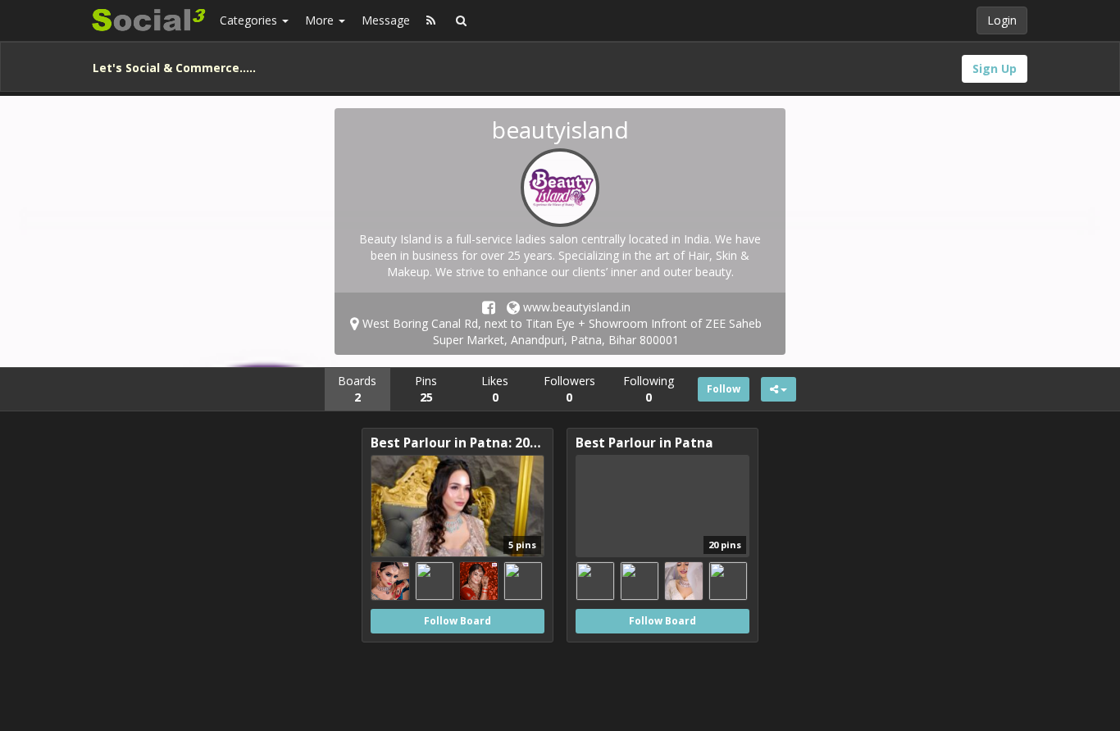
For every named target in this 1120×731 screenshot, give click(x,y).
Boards (357, 389)
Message (386, 20)
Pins (426, 389)
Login (1002, 20)
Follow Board (457, 621)
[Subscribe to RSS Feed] (431, 20)
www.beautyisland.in (575, 307)
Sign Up (994, 68)
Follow (723, 389)
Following (648, 389)
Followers (569, 389)
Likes (494, 389)
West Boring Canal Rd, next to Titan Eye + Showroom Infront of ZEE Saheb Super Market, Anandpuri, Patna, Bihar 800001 (560, 331)
